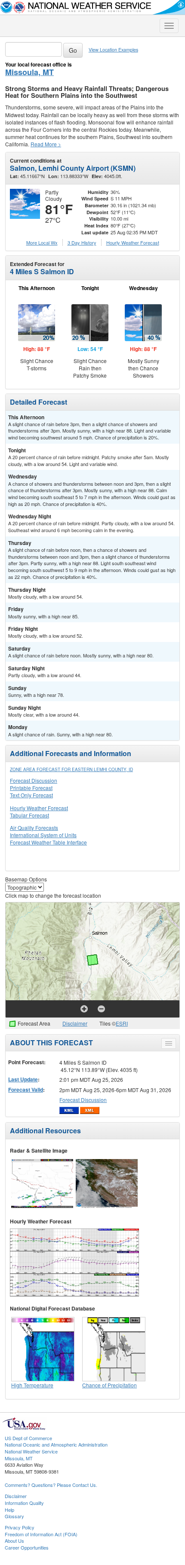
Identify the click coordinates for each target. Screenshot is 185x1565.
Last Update (23, 1079)
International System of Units (43, 835)
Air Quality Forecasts (34, 827)
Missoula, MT (29, 72)
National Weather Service (31, 1451)
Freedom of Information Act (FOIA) (41, 1534)
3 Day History (82, 242)
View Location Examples (113, 49)
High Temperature (32, 1385)
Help (9, 1509)
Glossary (14, 1516)
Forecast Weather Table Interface (48, 842)
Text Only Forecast (31, 795)
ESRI (122, 1023)
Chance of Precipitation (109, 1385)
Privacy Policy (19, 1527)
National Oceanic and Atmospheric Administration (56, 1444)
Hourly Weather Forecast (39, 807)
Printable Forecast (31, 787)
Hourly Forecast (132, 242)
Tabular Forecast (29, 815)
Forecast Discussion (33, 780)
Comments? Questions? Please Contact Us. (51, 1484)
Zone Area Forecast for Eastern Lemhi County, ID (71, 769)
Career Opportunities (27, 1547)
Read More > (46, 144)
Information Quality (24, 1502)
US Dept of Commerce (28, 1438)
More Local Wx (42, 242)
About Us (14, 1540)
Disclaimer (74, 1023)
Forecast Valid (25, 1089)
